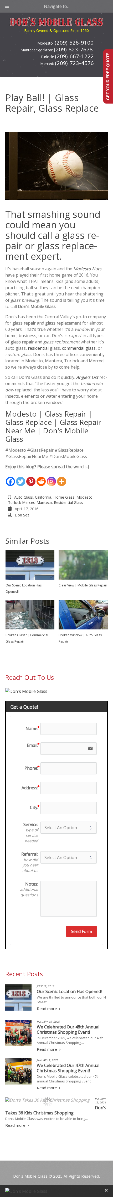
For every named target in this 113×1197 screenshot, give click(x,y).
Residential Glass (68, 502)
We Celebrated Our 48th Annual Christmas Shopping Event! (68, 1029)
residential (38, 348)
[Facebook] (10, 478)
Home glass (63, 497)
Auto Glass (23, 497)
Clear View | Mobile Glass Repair (83, 585)
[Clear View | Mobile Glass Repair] (83, 565)
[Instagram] (51, 478)
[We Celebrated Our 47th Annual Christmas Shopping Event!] (18, 1071)
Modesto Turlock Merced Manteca (50, 499)
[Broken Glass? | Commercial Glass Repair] (30, 614)
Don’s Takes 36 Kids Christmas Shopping (55, 1110)
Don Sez (22, 514)
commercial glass (79, 348)
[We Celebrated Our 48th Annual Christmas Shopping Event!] (18, 1033)
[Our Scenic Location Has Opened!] (30, 565)
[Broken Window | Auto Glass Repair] (83, 614)
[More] (61, 478)
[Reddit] (41, 478)
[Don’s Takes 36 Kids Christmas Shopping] (47, 1100)
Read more (47, 1008)
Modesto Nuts (87, 269)
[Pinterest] (30, 478)
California (43, 497)
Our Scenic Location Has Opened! (69, 991)
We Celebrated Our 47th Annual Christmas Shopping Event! (68, 1068)
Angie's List (87, 377)
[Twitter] (20, 478)
